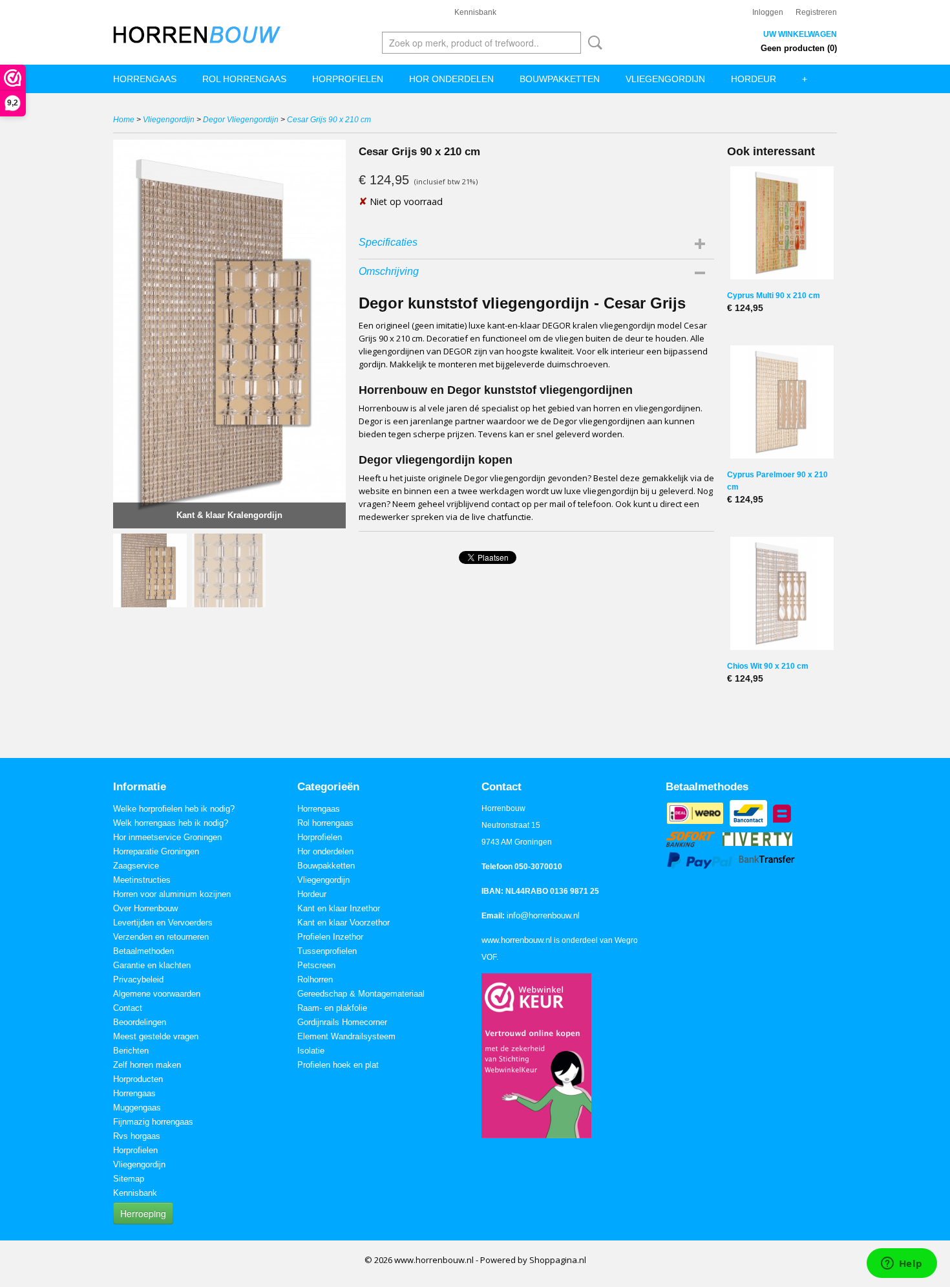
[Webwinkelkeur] (536, 1055)
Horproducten (138, 1079)
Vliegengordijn (665, 79)
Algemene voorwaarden (156, 994)
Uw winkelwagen (800, 34)
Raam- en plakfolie (332, 1008)
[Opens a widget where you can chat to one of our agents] (901, 1264)
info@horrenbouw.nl (543, 915)
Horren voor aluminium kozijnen (172, 894)
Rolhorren (315, 979)
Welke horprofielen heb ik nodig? (174, 809)
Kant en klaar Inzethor (338, 908)
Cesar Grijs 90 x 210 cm (329, 119)
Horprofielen (347, 79)
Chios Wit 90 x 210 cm (767, 666)
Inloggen (767, 12)
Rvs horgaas (136, 1136)
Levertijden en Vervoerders (163, 922)
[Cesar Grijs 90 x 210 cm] (229, 334)
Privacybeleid (138, 979)
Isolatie (310, 1050)
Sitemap (128, 1179)
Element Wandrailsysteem (346, 1036)
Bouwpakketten (560, 79)
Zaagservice (136, 866)
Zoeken (592, 42)
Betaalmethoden (143, 951)
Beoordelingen (139, 1022)
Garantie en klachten (152, 965)
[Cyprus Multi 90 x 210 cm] (782, 222)
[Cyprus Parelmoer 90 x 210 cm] (782, 402)
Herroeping (143, 1213)
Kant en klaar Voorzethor (343, 922)
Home (123, 119)
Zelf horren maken (147, 1065)
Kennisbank (475, 12)
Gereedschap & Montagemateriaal (361, 994)
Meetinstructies (142, 880)
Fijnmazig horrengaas (153, 1122)
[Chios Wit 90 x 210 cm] (782, 593)
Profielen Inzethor (330, 937)
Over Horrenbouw (145, 908)
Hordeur (753, 79)
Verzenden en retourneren (161, 937)
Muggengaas (137, 1107)
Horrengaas (144, 79)
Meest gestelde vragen (155, 1036)
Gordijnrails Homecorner (342, 1022)
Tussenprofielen (327, 951)
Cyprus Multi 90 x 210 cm (773, 295)
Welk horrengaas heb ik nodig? (170, 823)
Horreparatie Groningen (156, 851)
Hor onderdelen (451, 79)
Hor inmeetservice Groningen (167, 837)
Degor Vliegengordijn (241, 119)
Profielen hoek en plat (338, 1065)
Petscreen (316, 965)
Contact (127, 1008)
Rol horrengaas (244, 79)
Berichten (131, 1050)
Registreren (816, 12)
